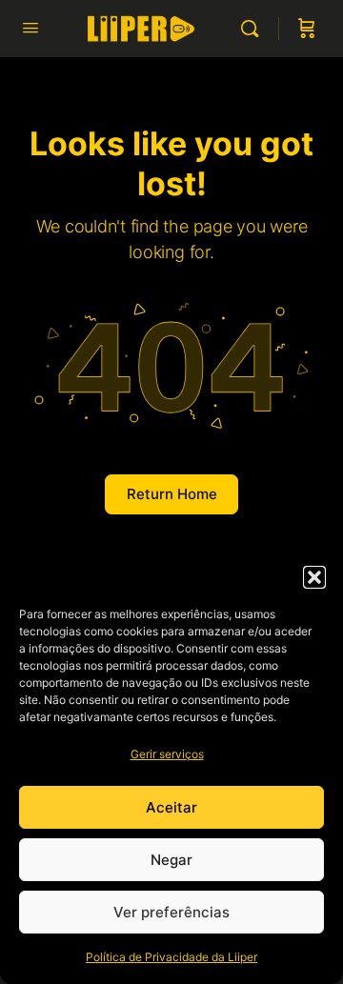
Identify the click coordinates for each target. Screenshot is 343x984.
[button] (314, 577)
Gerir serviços (167, 754)
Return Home (172, 494)
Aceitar (171, 807)
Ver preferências (171, 912)
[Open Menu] (30, 27)
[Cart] (306, 28)
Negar (171, 860)
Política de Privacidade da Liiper (171, 957)
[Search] (254, 28)
